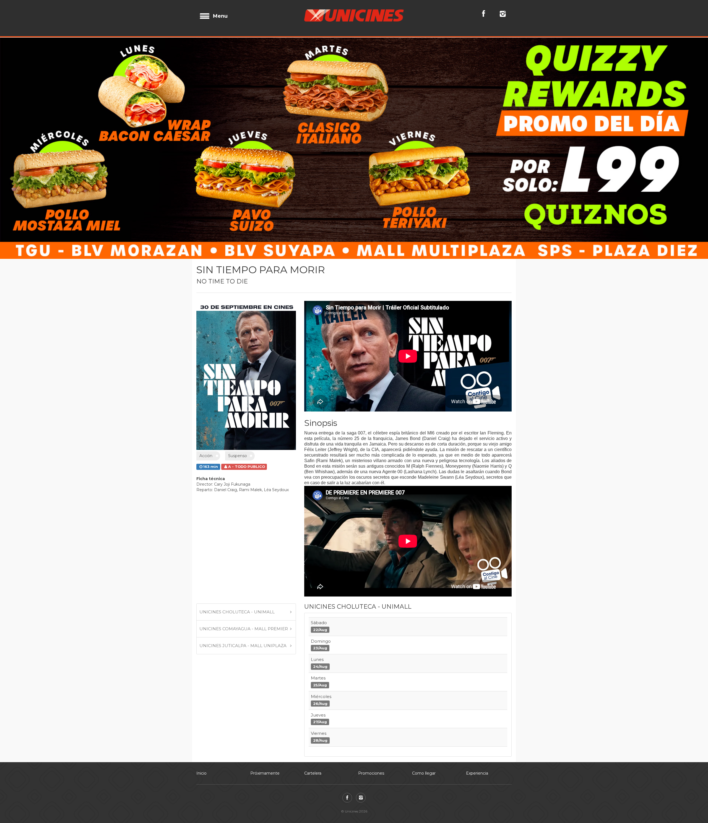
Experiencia (477, 699)
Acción (205, 381)
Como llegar (424, 699)
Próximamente (265, 699)
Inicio (201, 699)
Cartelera (312, 699)
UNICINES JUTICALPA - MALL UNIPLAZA (243, 571)
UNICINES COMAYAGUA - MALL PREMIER (243, 555)
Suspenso (237, 381)
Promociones (371, 699)
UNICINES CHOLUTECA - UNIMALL (237, 538)
